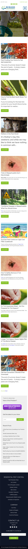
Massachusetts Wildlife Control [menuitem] (13, 497)
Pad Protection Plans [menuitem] (14, 480)
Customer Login (23, 2)
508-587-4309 (14, 522)
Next (6, 391)
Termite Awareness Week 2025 (10, 433)
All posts (3, 391)
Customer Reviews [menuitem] (13, 515)
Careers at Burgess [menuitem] (13, 510)
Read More (5, 73)
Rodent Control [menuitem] (13, 487)
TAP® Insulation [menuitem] (13, 494)
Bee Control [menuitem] (13, 489)
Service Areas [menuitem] (13, 512)
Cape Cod (20, 244)
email (14, 524)
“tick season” (12, 345)
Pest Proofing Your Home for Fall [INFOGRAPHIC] (14, 451)
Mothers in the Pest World (9, 134)
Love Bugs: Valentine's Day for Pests (11, 436)
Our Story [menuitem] (13, 507)
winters (4, 343)
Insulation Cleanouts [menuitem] (13, 492)
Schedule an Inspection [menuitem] (13, 499)
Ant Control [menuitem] (13, 482)
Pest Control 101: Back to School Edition (12, 453)
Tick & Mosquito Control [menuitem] (13, 484)
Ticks (2, 211)
